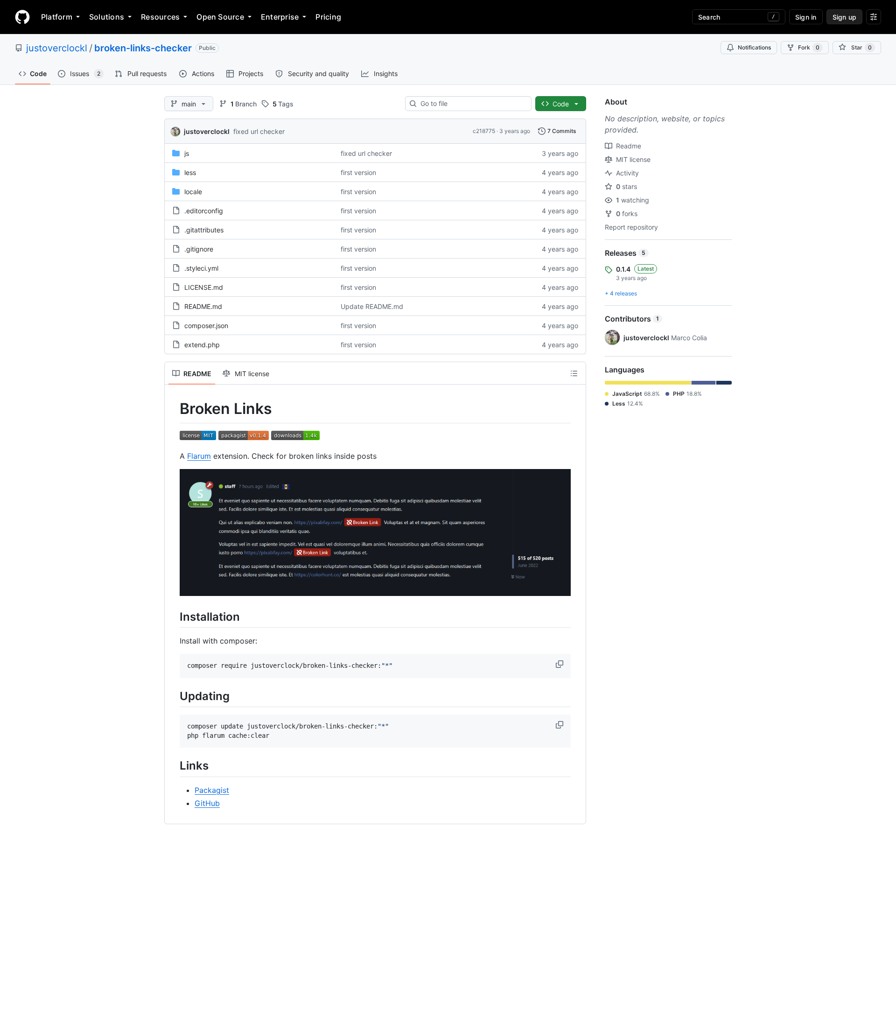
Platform (56, 16)
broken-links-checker (143, 48)
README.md (203, 306)
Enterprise (280, 16)
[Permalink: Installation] (173, 616)
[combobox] (472, 104)
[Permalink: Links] (173, 765)
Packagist (212, 790)
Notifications (754, 47)
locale (193, 192)
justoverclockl (56, 48)
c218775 (484, 130)
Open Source (220, 16)
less (190, 172)
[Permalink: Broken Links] (173, 408)
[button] (560, 664)
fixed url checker (259, 131)
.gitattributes (204, 230)
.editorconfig (203, 211)
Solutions (106, 16)
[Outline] (574, 373)
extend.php (202, 345)
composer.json (206, 325)
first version (358, 172)
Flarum (199, 456)
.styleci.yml (201, 268)
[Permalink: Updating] (173, 695)
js (186, 153)
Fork (808, 47)
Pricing (328, 16)
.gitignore (198, 249)
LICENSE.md (203, 287)
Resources (160, 16)
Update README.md (372, 306)
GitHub (207, 803)
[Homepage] (22, 16)
